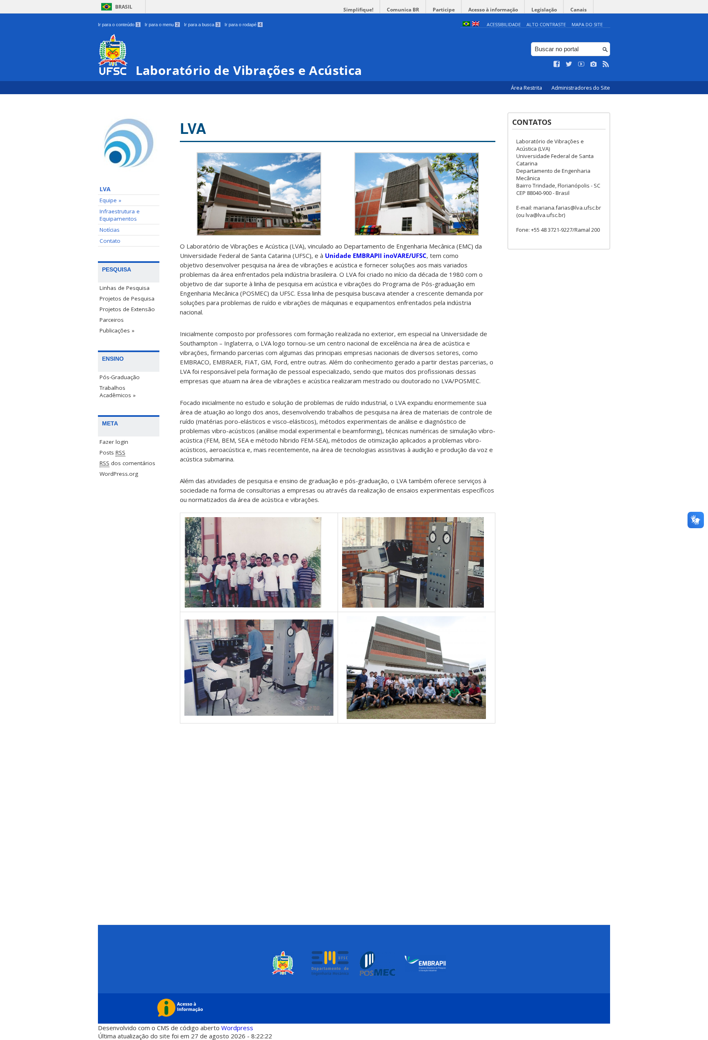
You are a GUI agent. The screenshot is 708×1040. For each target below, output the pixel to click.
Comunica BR (403, 9)
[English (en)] (475, 24)
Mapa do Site (587, 24)
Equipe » (110, 200)
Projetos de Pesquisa (127, 298)
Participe (444, 9)
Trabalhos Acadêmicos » (118, 391)
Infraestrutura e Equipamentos (120, 215)
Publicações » (117, 330)
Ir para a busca (201, 24)
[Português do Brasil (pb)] (466, 24)
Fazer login (114, 441)
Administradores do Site (580, 87)
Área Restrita (527, 87)
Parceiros (112, 319)
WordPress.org (119, 473)
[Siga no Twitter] (569, 64)
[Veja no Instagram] (593, 64)
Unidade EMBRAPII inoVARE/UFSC (376, 255)
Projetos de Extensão (127, 309)
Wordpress (237, 1028)
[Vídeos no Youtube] (581, 64)
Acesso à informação (493, 9)
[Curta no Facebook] (557, 64)
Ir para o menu (162, 24)
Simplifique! (358, 9)
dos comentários (127, 463)
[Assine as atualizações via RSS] (606, 64)
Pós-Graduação (120, 377)
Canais (578, 9)
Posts (112, 452)
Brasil (123, 6)
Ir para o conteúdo (118, 24)
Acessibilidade (504, 24)
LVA (105, 189)
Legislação (544, 9)
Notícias (110, 229)
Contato (110, 240)
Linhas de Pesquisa (125, 288)
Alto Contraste (546, 24)
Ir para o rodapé (243, 24)
